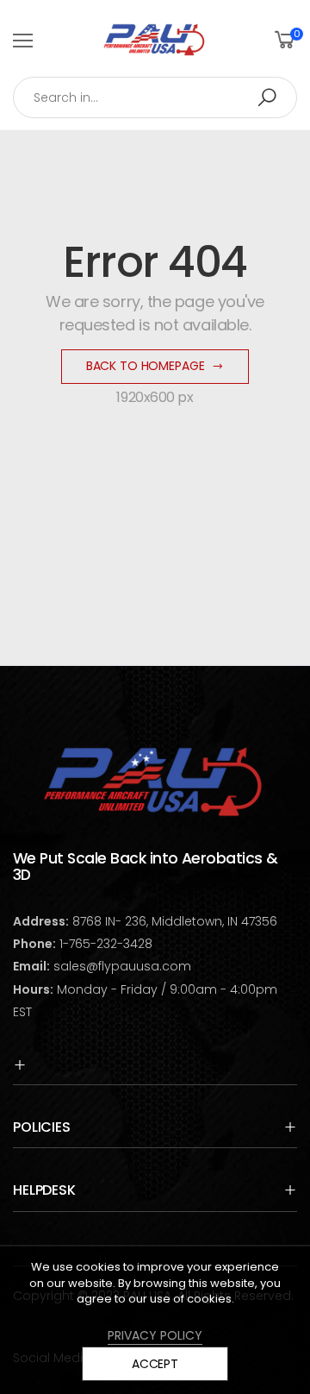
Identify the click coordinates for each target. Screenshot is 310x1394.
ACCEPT (155, 1363)
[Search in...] (267, 97)
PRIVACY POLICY (155, 1335)
